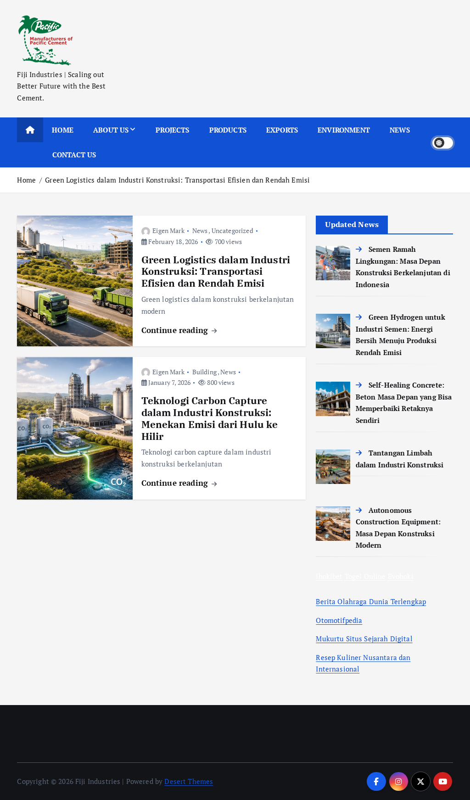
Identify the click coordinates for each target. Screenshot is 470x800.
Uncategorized (232, 230)
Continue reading (176, 330)
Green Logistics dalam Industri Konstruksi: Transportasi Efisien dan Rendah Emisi (177, 179)
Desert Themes (188, 781)
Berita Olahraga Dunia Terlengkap (371, 601)
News (200, 230)
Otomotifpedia (339, 620)
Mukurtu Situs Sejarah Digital (364, 638)
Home (26, 179)
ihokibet (329, 576)
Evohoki (401, 576)
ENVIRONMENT (344, 129)
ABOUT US (111, 129)
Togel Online (365, 576)
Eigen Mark (168, 230)
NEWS (400, 129)
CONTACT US (74, 154)
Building (204, 371)
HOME (62, 129)
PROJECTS (172, 129)
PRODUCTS (227, 129)
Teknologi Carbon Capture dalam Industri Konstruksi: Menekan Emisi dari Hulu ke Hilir (209, 418)
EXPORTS (282, 129)
